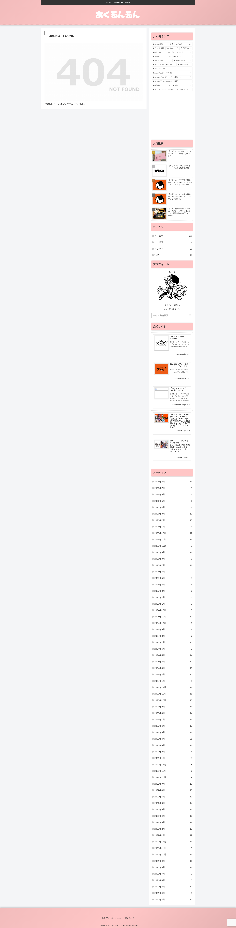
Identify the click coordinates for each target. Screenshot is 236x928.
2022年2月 (173, 829)
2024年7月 (173, 642)
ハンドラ (173, 242)
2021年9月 (173, 861)
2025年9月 (173, 552)
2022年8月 (173, 790)
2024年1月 (173, 681)
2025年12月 (173, 533)
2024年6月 (173, 649)
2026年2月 (173, 520)
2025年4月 (173, 584)
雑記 (173, 255)
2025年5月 (173, 578)
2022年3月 (173, 822)
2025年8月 (173, 559)
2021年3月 (173, 899)
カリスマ (173, 236)
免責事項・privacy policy (111, 918)
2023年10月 (173, 700)
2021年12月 (173, 841)
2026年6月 (173, 494)
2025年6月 (173, 571)
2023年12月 (173, 687)
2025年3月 (173, 591)
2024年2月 (173, 674)
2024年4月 (173, 661)
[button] (190, 315)
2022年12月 (173, 764)
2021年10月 (173, 854)
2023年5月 (173, 732)
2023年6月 (173, 726)
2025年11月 (173, 539)
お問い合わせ (129, 918)
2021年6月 (173, 880)
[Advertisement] (172, 117)
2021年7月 (173, 874)
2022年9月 (173, 784)
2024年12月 (173, 610)
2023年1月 (173, 758)
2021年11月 (173, 848)
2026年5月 (173, 501)
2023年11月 (173, 694)
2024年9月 (173, 629)
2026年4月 (173, 507)
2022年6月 (173, 803)
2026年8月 (173, 481)
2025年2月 (173, 597)
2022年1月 (173, 835)
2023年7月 (173, 719)
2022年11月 (173, 771)
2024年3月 (173, 668)
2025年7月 (173, 565)
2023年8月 (173, 713)
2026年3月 (173, 514)
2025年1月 (173, 604)
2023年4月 (173, 739)
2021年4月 (173, 893)
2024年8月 (173, 636)
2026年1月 (173, 526)
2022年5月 (173, 809)
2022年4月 (173, 816)
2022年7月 (173, 796)
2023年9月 (173, 706)
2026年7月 (173, 488)
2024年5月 (173, 655)
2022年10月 (173, 777)
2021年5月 (173, 886)
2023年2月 (173, 751)
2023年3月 (173, 745)
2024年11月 (173, 616)
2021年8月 (173, 867)
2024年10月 (173, 623)
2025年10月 (173, 546)
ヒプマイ (173, 249)
